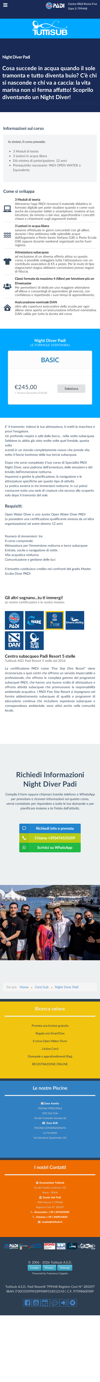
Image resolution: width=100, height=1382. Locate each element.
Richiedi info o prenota (55, 828)
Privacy (49, 1267)
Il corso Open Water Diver (50, 1041)
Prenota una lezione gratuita (50, 1025)
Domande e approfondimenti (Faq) (50, 1056)
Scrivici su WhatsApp (54, 847)
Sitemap (65, 1267)
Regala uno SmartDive (50, 1033)
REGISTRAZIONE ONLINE (50, 1064)
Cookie (34, 1267)
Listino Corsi (50, 1048)
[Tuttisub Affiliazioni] (50, 1249)
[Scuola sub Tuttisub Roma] (50, 34)
